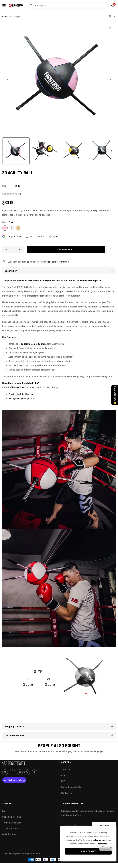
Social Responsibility (71, 786)
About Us (65, 769)
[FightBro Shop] (16, 5)
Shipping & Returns (11, 816)
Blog (63, 775)
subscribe (103, 825)
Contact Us (66, 792)
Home (4, 16)
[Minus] (6, 249)
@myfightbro (27, 398)
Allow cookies (88, 851)
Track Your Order (10, 828)
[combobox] (67, 5)
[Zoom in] (109, 28)
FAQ (63, 781)
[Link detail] (5, 772)
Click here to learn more (57, 261)
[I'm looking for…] (30, 5)
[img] (9, 193)
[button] (110, 79)
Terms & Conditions (11, 822)
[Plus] (19, 249)
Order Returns (9, 834)
